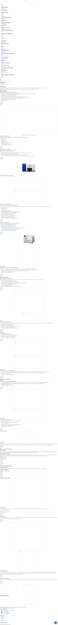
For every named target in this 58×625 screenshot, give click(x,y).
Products (2, 6)
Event (2, 76)
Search (1, 81)
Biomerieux (2, 84)
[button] (29, 80)
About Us (2, 5)
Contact (2, 77)
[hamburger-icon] (0, 3)
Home (2, 4)
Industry (2, 83)
